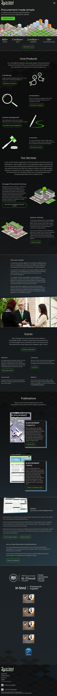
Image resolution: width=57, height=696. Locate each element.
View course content (7, 370)
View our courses (35, 242)
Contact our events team (28, 349)
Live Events (35, 367)
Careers (3, 679)
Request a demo (8, 18)
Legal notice (4, 673)
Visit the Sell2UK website (10, 537)
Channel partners (5, 675)
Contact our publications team (34, 487)
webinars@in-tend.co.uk (38, 384)
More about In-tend (28, 47)
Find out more (30, 444)
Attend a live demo (25, 537)
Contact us (3, 677)
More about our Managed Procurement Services (14, 205)
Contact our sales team (13, 560)
